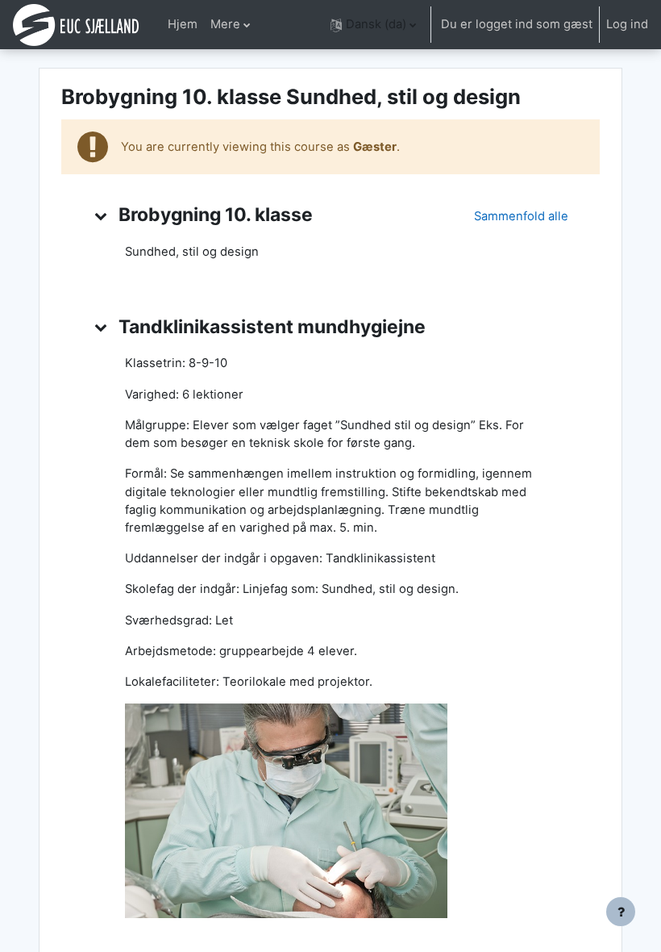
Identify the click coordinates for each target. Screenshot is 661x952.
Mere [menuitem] (225, 24)
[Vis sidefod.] (620, 911)
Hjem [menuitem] (182, 24)
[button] (373, 24)
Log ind (627, 24)
